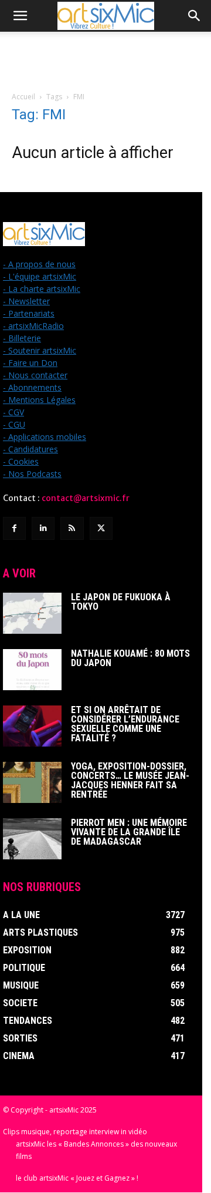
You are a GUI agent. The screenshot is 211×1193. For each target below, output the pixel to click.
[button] (20, 16)
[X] (101, 528)
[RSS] (71, 528)
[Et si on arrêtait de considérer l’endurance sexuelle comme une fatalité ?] (32, 726)
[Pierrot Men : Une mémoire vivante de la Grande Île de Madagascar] (32, 838)
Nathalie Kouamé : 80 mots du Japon (130, 658)
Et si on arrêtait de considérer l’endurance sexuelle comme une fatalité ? (125, 724)
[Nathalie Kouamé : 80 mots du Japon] (32, 669)
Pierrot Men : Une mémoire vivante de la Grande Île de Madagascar (129, 832)
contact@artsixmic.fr (86, 498)
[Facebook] (14, 528)
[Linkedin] (43, 528)
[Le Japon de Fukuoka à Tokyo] (32, 613)
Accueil (23, 97)
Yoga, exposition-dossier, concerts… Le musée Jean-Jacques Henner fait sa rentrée (130, 780)
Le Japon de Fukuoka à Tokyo (121, 602)
